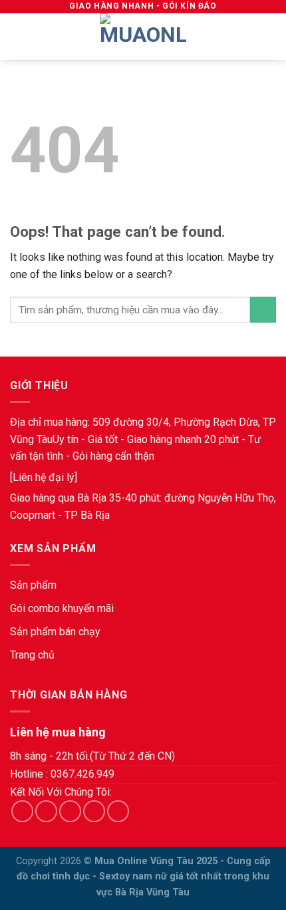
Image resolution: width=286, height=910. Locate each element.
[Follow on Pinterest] (118, 811)
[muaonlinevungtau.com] (143, 36)
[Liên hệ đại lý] (43, 477)
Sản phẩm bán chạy (55, 631)
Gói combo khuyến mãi (62, 608)
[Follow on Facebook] (22, 811)
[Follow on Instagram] (46, 811)
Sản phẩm (33, 585)
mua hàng (66, 422)
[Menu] (18, 36)
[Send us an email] (94, 811)
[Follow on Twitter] (70, 811)
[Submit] (263, 310)
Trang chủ (32, 655)
